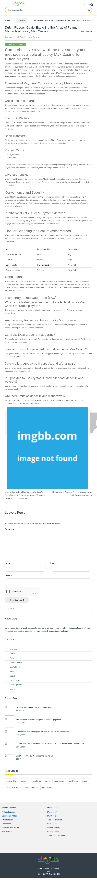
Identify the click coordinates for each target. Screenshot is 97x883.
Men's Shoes (15, 667)
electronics (73, 781)
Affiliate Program (8, 812)
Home (7, 20)
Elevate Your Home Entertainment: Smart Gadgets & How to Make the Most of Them (50, 744)
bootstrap (37, 781)
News (12, 671)
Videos (13, 689)
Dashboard (6, 824)
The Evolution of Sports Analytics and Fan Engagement (38, 720)
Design (12, 654)
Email (53, 563)
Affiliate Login (7, 820)
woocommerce (31, 787)
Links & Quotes (16, 663)
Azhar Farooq (33, 37)
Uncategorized (16, 685)
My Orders (51, 816)
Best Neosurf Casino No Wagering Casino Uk (34, 756)
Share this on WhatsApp (17, 45)
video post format (13, 787)
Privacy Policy (53, 831)
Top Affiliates (7, 831)
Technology (15, 680)
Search (88, 10)
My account (52, 812)
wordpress (46, 787)
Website (8, 576)
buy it (47, 781)
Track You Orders (54, 820)
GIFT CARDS (52, 824)
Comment (10, 529)
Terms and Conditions (56, 835)
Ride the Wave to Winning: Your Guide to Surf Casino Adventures (42, 732)
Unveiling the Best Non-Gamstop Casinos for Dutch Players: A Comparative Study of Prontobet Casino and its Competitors (25, 495)
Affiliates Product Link (10, 828)
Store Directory (53, 828)
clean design (59, 781)
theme (84, 781)
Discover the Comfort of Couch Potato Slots (34, 707)
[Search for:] (48, 609)
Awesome (25, 781)
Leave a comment (86, 31)
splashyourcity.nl (11, 76)
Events (12, 658)
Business (21, 20)
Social (12, 676)
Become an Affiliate (10, 816)
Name (8, 563)
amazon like (11, 781)
